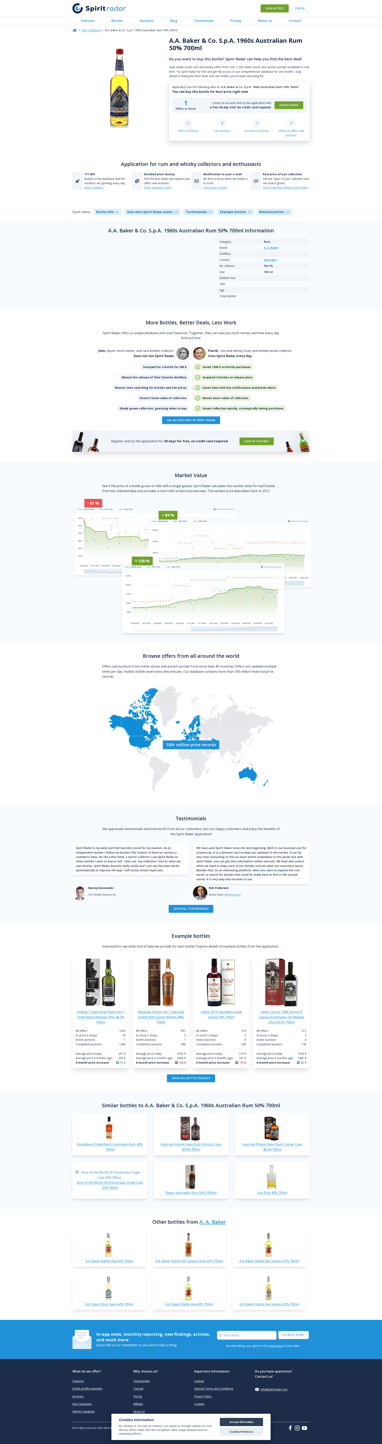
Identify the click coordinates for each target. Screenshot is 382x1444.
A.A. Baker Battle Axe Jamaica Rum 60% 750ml (189, 1261)
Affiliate (138, 1404)
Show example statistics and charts (285, 187)
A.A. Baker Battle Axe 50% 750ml (109, 1261)
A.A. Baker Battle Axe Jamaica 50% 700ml (269, 1261)
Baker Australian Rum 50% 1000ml (191, 1192)
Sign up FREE (275, 8)
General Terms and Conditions (213, 1388)
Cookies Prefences (241, 1431)
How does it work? (215, 187)
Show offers (288, 105)
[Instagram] (298, 1428)
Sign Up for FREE (257, 441)
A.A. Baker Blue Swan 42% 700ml (109, 1304)
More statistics (93, 187)
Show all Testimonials (191, 908)
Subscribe (293, 1335)
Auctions (147, 21)
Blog (173, 21)
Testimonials (204, 21)
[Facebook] (291, 1427)
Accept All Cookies (241, 1422)
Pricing (235, 21)
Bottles (117, 21)
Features (88, 21)
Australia (270, 260)
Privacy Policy (203, 1396)
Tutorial (138, 1388)
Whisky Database (83, 1411)
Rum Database (91, 30)
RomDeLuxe (234, 894)
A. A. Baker (271, 248)
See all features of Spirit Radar (191, 420)
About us (265, 21)
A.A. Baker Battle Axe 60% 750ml (189, 1304)
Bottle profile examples (87, 1388)
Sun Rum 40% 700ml (272, 1192)
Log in (300, 8)
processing (276, 1346)
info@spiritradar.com (274, 1389)
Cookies (199, 1404)
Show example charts (158, 187)
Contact (295, 21)
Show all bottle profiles (191, 1078)
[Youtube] (306, 1428)
